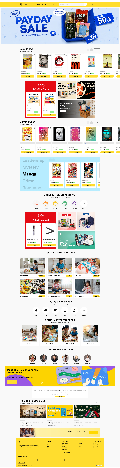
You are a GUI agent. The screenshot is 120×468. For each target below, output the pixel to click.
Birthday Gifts (34, 459)
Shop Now (41, 275)
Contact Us (95, 446)
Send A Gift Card (11, 382)
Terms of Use (64, 446)
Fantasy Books (22, 462)
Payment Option (65, 450)
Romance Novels (41, 459)
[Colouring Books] (70, 333)
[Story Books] (90, 333)
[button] (92, 4)
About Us (80, 443)
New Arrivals (21, 459)
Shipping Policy (65, 447)
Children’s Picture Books (70, 459)
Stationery (44, 4)
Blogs (80, 446)
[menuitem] (38, 4)
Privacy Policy (64, 444)
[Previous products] (88, 49)
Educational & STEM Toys (93, 459)
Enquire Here (93, 432)
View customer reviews (60, 396)
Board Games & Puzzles (81, 459)
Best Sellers (27, 459)
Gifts (53, 4)
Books (38, 4)
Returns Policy (64, 449)
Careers (94, 443)
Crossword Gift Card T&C (67, 452)
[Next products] (91, 49)
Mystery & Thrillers (50, 459)
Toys (49, 4)
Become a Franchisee (97, 444)
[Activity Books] (50, 333)
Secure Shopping (65, 443)
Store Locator (81, 444)
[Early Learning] (29, 333)
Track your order (96, 447)
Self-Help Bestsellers (60, 459)
